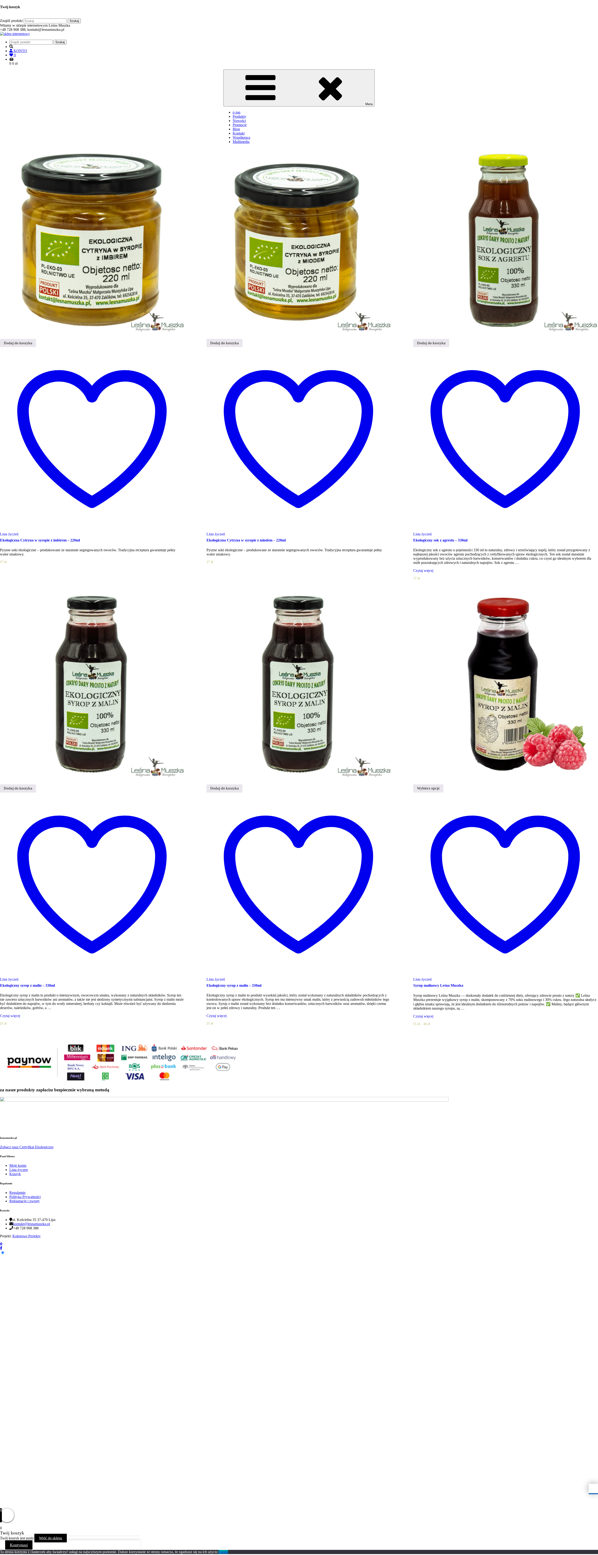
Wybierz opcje (428, 788)
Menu (369, 104)
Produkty (239, 116)
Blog (236, 129)
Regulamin (17, 1193)
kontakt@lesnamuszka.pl (31, 1224)
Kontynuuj (19, 1545)
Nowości (239, 121)
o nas (236, 112)
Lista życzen (18, 1170)
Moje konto (17, 1165)
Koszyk (15, 1174)
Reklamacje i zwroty (24, 1201)
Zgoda (223, 1552)
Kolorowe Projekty (26, 1236)
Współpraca (241, 137)
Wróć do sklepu (50, 1538)
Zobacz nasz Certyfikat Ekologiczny (27, 1147)
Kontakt (239, 133)
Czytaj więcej (423, 571)
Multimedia (241, 142)
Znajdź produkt (11, 21)
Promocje (240, 125)
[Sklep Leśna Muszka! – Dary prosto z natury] (15, 34)
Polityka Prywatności (25, 1197)
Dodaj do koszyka (18, 343)
